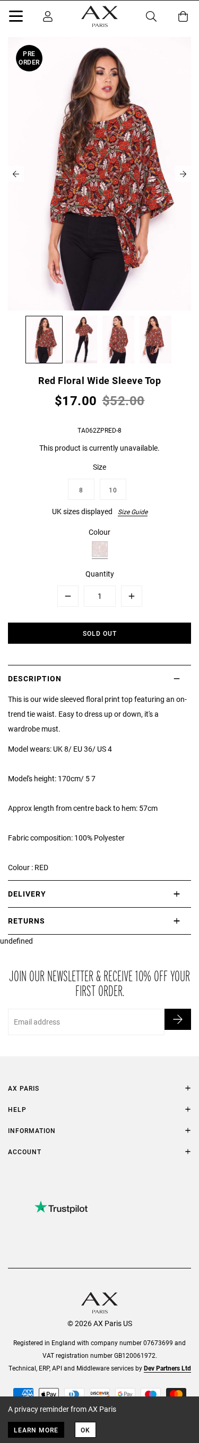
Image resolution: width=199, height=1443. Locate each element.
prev (16, 174)
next (183, 174)
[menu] (16, 18)
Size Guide (133, 511)
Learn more (36, 1430)
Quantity (99, 574)
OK (85, 1430)
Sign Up (178, 1019)
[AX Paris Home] (99, 16)
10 (113, 490)
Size (99, 467)
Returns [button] (26, 921)
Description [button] (35, 678)
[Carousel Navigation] (99, 174)
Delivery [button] (27, 894)
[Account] (48, 16)
